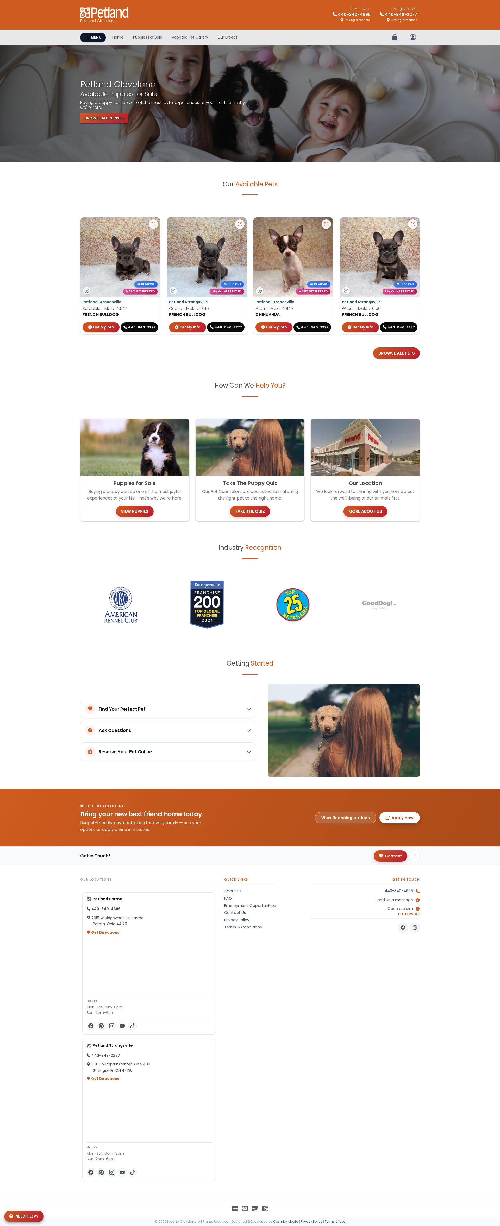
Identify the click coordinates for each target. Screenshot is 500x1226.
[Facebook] (91, 1026)
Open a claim (400, 908)
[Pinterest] (101, 1026)
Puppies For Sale (147, 37)
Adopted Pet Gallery (190, 37)
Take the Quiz (250, 511)
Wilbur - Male (361, 308)
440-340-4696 (399, 890)
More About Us (365, 511)
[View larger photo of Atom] (326, 224)
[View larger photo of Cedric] (240, 224)
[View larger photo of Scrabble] (153, 224)
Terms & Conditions (243, 927)
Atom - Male (274, 308)
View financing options (345, 817)
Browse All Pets (396, 353)
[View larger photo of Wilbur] (412, 224)
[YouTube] (122, 1026)
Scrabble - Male (105, 308)
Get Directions (104, 932)
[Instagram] (112, 1026)
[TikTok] (132, 1026)
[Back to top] (414, 856)
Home (118, 37)
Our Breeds (227, 37)
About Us (233, 891)
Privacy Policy (236, 919)
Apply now (403, 817)
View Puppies (134, 511)
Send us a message (394, 899)
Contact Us (235, 912)
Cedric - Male (189, 308)
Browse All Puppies (104, 118)
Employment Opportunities (250, 905)
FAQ (228, 898)
